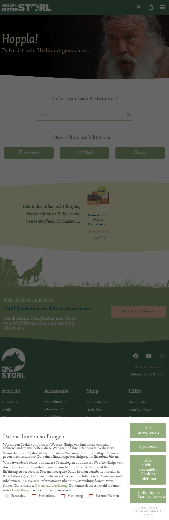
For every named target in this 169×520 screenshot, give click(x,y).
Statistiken (47, 496)
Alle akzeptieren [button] (148, 430)
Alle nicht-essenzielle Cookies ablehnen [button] (147, 470)
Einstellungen (22, 490)
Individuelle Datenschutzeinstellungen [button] (152, 495)
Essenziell (18, 496)
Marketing (75, 496)
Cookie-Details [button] (147, 508)
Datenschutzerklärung (51, 485)
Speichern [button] (148, 447)
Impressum (148, 514)
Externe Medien (107, 496)
